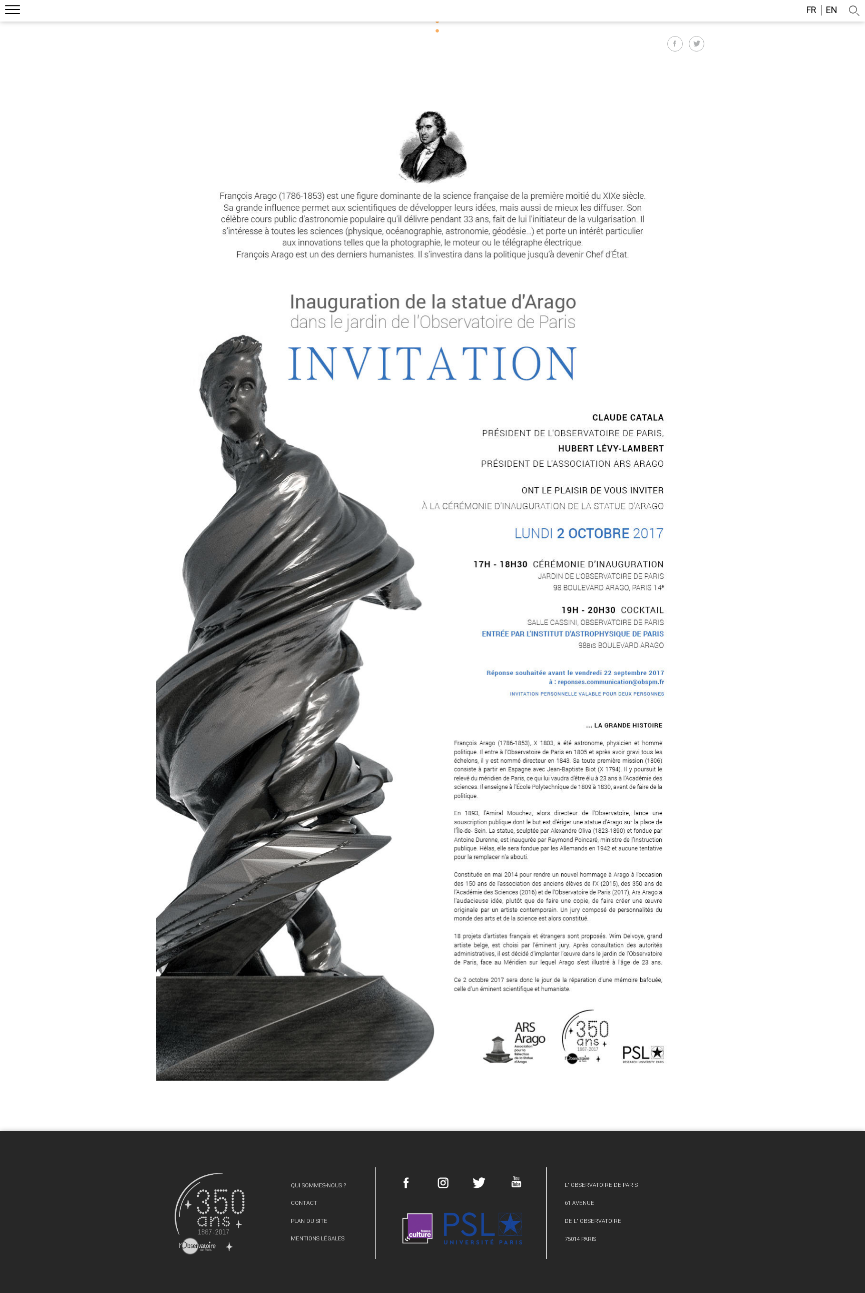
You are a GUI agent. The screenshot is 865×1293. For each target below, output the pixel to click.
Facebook (406, 1182)
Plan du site (309, 1221)
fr (811, 10)
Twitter (479, 1182)
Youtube (515, 1181)
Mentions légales (317, 1238)
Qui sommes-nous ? (318, 1185)
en (831, 10)
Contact (304, 1203)
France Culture (417, 1228)
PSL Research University (483, 1228)
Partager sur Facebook (675, 44)
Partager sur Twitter (696, 44)
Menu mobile (12, 11)
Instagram (443, 1182)
